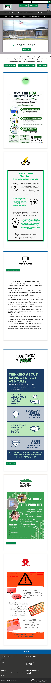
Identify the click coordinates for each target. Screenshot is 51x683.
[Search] (49, 2)
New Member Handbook (10, 65)
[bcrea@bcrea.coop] (27, 673)
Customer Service (17, 16)
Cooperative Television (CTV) (13, 270)
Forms (39, 16)
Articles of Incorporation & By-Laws (27, 65)
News (3, 662)
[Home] (8, 7)
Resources (24, 16)
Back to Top (26, 651)
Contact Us (45, 16)
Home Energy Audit (11, 463)
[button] (6, 30)
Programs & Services (32, 16)
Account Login (26, 49)
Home (6, 16)
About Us (10, 16)
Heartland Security (10, 543)
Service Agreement (42, 65)
